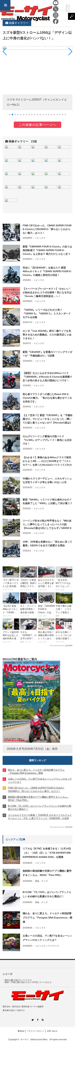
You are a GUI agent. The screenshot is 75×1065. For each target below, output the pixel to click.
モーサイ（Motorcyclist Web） (34, 1039)
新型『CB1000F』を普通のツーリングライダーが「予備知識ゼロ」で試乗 (47, 354)
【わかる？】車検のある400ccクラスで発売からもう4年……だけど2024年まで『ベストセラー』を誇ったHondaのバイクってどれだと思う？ (47, 461)
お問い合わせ (52, 1031)
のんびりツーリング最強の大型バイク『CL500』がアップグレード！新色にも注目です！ (47, 440)
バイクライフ (53, 946)
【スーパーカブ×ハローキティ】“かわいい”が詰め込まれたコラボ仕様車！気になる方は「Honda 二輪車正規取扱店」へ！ (47, 292)
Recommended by (57, 645)
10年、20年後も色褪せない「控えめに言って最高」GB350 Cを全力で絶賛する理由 (47, 543)
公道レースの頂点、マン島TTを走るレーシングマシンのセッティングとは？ (47, 937)
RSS (42, 1020)
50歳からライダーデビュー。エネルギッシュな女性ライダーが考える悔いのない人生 (47, 480)
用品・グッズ (41, 881)
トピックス (40, 238)
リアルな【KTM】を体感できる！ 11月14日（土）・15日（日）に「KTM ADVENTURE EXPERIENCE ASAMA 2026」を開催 (47, 852)
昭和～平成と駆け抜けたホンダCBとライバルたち (28, 982)
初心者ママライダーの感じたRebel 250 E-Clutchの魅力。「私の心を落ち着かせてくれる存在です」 (47, 398)
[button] (9, 114)
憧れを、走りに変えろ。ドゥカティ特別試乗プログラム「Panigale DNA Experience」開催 (47, 917)
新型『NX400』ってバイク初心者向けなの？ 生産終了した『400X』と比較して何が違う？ (47, 501)
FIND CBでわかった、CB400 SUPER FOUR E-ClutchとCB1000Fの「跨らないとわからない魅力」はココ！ (47, 229)
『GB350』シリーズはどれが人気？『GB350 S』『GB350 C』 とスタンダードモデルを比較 (47, 313)
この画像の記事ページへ (37, 125)
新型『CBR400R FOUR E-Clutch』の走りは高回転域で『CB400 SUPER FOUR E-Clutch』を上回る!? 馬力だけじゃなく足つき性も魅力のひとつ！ (47, 250)
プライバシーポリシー (35, 1031)
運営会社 (21, 1031)
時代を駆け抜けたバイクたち (18, 980)
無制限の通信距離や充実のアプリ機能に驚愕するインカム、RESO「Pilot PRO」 (47, 872)
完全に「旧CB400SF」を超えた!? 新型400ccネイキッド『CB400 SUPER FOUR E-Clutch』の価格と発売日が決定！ (47, 271)
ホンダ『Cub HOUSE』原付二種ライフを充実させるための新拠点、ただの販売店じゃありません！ (47, 334)
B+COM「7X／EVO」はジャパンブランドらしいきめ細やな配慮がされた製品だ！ (47, 894)
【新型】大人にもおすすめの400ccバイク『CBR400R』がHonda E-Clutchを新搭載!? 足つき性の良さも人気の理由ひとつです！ (47, 377)
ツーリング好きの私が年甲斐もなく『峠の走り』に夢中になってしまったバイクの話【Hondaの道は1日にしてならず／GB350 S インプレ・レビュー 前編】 (47, 524)
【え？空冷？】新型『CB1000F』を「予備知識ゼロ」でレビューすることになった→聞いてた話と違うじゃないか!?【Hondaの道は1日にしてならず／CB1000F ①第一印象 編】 (47, 419)
